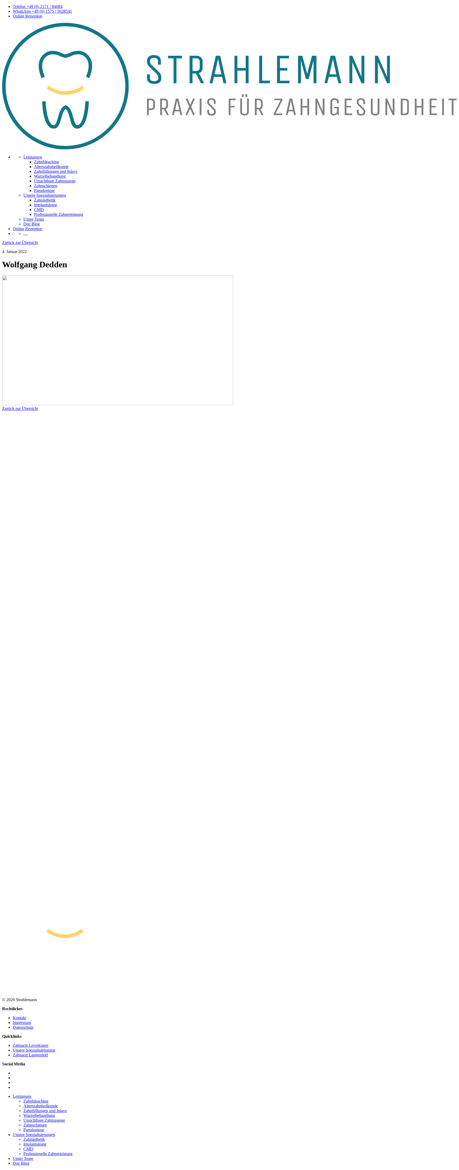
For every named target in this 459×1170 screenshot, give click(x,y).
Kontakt (19, 1017)
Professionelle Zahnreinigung (58, 214)
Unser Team (33, 219)
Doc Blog (31, 224)
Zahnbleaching (46, 162)
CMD (39, 209)
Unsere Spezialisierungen (44, 195)
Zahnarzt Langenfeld (30, 1055)
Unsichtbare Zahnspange (55, 181)
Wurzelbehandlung (50, 176)
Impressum (22, 1022)
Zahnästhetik (45, 200)
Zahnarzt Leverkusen (30, 1045)
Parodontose (44, 190)
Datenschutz (23, 1027)
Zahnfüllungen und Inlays (55, 171)
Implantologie (45, 205)
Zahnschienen (45, 185)
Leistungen (32, 157)
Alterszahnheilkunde (51, 166)
